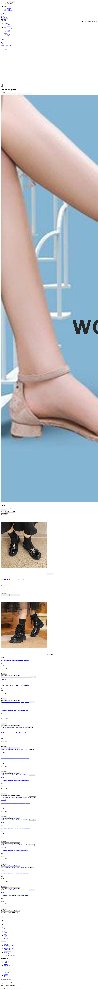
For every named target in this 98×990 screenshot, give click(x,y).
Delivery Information (9, 945)
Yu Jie (2, 704)
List (5, 510)
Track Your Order (8, 10)
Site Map (6, 938)
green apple (3, 800)
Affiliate (6, 936)
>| (4, 928)
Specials (6, 975)
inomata (2, 576)
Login (8, 9)
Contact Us (6, 961)
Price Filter (3, 92)
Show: (2, 514)
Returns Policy (7, 949)
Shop (5, 934)
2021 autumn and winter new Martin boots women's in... (15, 828)
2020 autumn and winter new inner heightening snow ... (15, 710)
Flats (8, 35)
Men (5, 27)
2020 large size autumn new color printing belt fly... (14, 733)
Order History (7, 965)
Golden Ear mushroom (9, 955)
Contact (5, 935)
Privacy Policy (7, 947)
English (10, 3)
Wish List (6, 966)
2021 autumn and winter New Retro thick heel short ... (15, 873)
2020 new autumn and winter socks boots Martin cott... (15, 758)
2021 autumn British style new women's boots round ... (15, 895)
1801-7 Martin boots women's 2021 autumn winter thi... (15, 660)
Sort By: (3, 513)
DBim (5, 952)
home (5, 931)
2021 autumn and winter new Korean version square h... (15, 803)
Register (9, 8)
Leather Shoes (10, 28)
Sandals (8, 26)
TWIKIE (3, 752)
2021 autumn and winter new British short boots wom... (15, 780)
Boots (8, 24)
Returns (5, 962)
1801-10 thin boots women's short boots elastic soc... (14, 579)
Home (5, 47)
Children (6, 23)
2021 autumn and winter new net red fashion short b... (15, 850)
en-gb (12, 2)
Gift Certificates (7, 951)
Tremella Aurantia (8, 953)
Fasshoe (3, 13)
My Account (7, 6)
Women (5, 33)
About (5, 932)
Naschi (2, 730)
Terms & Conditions (8, 948)
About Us (6, 944)
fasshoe (11, 988)
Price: (2, 582)
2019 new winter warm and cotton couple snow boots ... (15, 685)
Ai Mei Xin (3, 679)
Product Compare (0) (6, 508)
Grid (2, 510)
